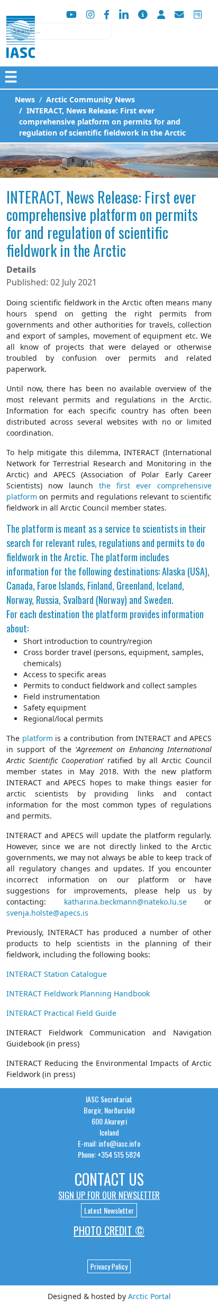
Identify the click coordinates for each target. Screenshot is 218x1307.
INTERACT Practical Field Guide (61, 1013)
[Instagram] (90, 14)
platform (37, 528)
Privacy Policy (109, 1266)
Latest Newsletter (109, 1210)
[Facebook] (107, 14)
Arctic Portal (149, 1296)
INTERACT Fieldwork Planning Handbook (78, 993)
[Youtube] (71, 14)
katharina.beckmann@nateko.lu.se (125, 902)
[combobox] (59, 31)
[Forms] (198, 14)
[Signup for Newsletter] (143, 14)
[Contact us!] (179, 14)
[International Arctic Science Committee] (20, 48)
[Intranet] (161, 14)
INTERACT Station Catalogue (56, 974)
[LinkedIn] (124, 14)
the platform (104, 614)
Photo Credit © (109, 1230)
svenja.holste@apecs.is (47, 913)
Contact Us (109, 1179)
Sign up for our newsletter (109, 1195)
